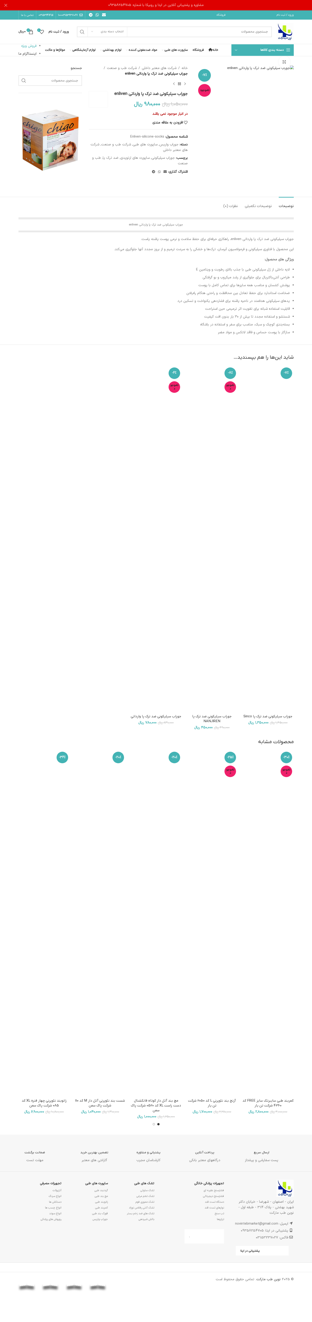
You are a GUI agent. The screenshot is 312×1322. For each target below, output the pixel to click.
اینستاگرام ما (27, 54)
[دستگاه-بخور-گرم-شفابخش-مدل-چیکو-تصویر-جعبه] (50, 139)
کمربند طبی (101, 1208)
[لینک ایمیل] (103, 15)
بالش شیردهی (146, 1219)
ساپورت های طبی (145, 144)
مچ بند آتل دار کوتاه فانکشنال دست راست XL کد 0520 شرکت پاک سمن (156, 1105)
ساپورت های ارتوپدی (135, 158)
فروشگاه (221, 15)
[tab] (286, 204)
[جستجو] (82, 32)
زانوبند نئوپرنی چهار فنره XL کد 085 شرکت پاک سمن (44, 1103)
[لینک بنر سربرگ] (156, 5)
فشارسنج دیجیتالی (213, 1196)
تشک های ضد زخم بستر (140, 1213)
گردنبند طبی (101, 1190)
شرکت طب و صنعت (122, 68)
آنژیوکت (57, 1190)
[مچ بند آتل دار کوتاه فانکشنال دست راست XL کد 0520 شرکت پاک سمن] (156, 923)
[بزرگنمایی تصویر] (284, 62)
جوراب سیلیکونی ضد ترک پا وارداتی (156, 716)
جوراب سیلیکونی (163, 158)
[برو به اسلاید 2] (154, 1124)
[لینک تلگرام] (91, 15)
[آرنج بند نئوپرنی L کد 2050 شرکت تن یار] (212, 923)
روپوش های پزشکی (51, 1219)
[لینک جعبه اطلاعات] (261, 1153)
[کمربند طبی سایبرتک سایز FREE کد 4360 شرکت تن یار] (268, 923)
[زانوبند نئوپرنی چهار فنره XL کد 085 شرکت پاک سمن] (44, 923)
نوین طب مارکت (268, 1279)
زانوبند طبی (101, 1202)
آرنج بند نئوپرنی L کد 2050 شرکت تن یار (212, 1103)
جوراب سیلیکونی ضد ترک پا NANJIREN (212, 719)
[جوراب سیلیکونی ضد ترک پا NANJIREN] (212, 539)
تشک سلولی (147, 1190)
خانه (185, 68)
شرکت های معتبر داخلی (159, 68)
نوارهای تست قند (214, 1208)
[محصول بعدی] (174, 84)
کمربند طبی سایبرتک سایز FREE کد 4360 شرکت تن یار (268, 1103)
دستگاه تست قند (214, 1202)
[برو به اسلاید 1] (158, 1124)
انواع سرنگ (55, 1196)
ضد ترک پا (110, 158)
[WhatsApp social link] (97, 15)
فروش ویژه (28, 46)
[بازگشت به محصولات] (179, 84)
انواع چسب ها (53, 1208)
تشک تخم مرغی (145, 1196)
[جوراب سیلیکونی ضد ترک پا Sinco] (268, 539)
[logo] (121, 1279)
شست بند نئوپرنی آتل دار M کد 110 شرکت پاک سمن (100, 1103)
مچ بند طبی (101, 1196)
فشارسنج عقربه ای (214, 1190)
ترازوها (220, 1219)
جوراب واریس (169, 144)
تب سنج (219, 1213)
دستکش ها (55, 1202)
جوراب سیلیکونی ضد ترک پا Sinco (267, 716)
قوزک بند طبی (100, 1213)
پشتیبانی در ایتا (250, 1251)
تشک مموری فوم (145, 1202)
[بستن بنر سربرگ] (6, 5)
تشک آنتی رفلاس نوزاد (141, 1208)
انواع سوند (55, 1213)
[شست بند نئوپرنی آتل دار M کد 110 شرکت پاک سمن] (100, 923)
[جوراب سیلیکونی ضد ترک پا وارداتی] (156, 539)
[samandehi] (145, 1281)
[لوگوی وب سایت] (285, 31)
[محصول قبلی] (185, 84)
